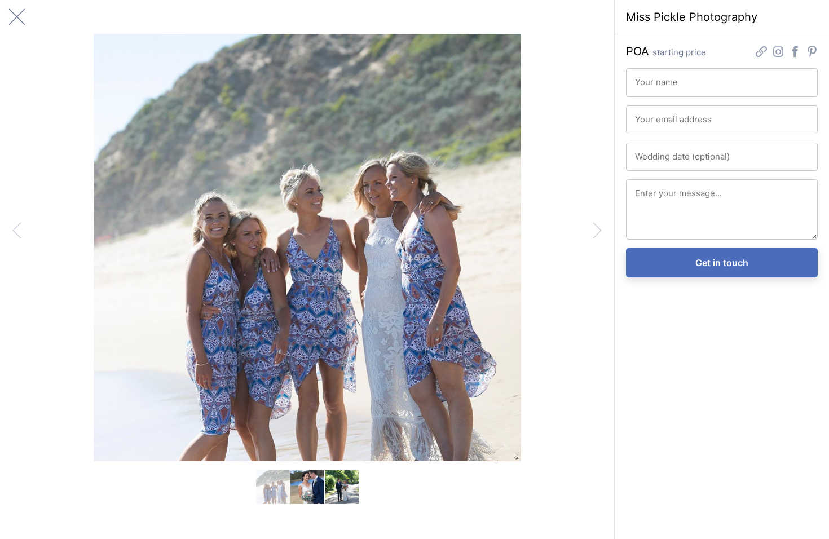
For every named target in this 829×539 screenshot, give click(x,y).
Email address (656, 114)
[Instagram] (778, 53)
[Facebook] (795, 53)
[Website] (761, 53)
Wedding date (656, 152)
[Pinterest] (812, 53)
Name (643, 77)
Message (649, 188)
